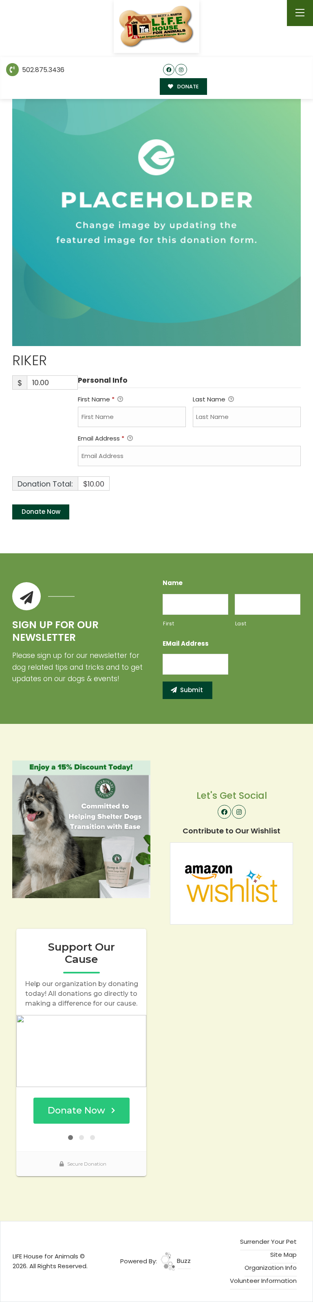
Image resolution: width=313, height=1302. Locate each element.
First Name (96, 399)
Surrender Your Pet (268, 1241)
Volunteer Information (263, 1280)
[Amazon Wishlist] (231, 883)
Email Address (101, 438)
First (168, 623)
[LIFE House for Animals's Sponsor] (81, 828)
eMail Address (186, 644)
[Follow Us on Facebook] (169, 70)
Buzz (183, 1260)
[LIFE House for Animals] (156, 26)
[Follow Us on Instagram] (181, 70)
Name (173, 583)
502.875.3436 (42, 70)
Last (241, 623)
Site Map (283, 1254)
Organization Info (271, 1267)
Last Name (210, 399)
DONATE (187, 86)
